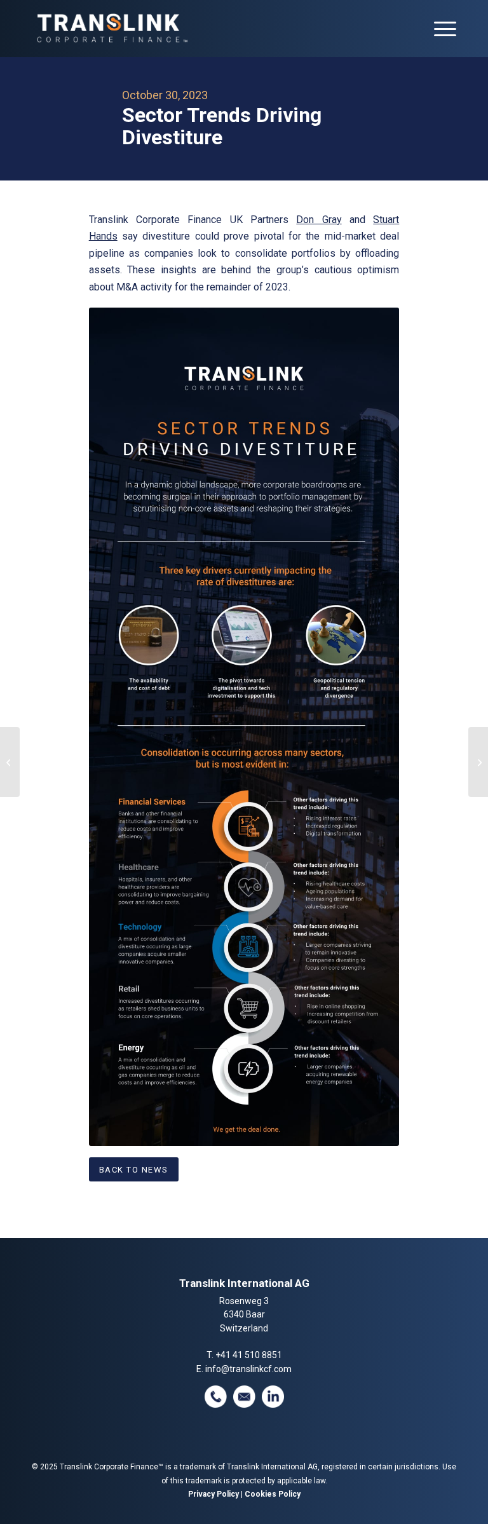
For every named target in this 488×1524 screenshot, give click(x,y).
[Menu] (438, 28)
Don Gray (318, 220)
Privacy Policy (213, 1494)
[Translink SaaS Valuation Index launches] (10, 762)
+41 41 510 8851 (248, 1355)
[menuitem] (438, 28)
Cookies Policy (273, 1494)
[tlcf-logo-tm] (111, 28)
